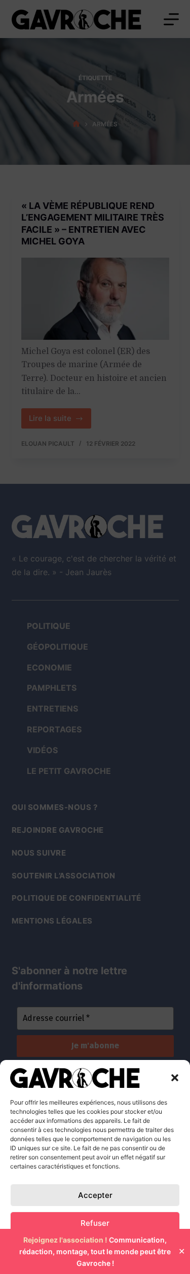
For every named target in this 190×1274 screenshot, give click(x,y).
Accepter (95, 1195)
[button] (175, 1078)
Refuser (95, 1223)
